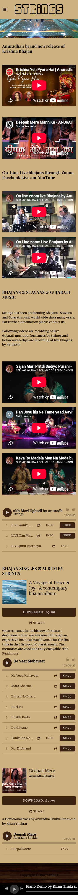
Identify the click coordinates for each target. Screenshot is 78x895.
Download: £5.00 (39, 612)
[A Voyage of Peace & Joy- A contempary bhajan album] (14, 592)
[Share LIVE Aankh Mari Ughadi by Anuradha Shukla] (38, 525)
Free (67, 525)
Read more (10, 653)
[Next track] (73, 510)
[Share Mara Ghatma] (55, 686)
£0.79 (67, 675)
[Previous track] (68, 510)
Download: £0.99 (39, 800)
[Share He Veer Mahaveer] (55, 675)
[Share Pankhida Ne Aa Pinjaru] (38, 738)
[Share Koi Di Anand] (55, 748)
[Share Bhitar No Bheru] (55, 696)
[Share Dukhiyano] (55, 727)
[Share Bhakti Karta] (55, 717)
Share (39, 623)
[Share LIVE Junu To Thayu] (53, 546)
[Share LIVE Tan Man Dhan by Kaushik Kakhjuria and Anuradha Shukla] (38, 535)
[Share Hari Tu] (55, 707)
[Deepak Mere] (14, 780)
